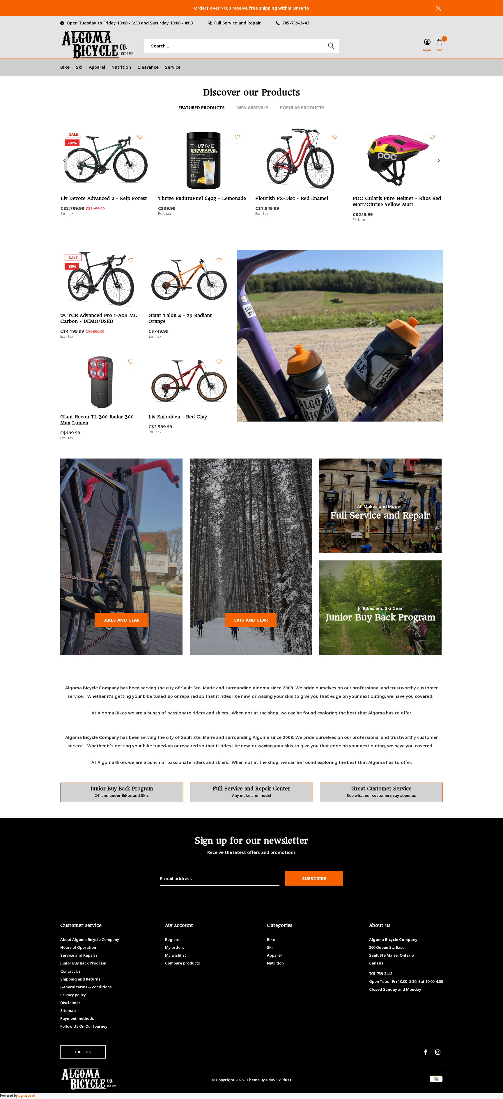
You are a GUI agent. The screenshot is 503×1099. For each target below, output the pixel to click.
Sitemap (68, 1010)
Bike (65, 67)
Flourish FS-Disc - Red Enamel (291, 198)
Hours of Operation (78, 947)
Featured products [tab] (201, 107)
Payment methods (77, 1018)
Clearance (148, 67)
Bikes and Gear (121, 620)
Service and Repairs (79, 955)
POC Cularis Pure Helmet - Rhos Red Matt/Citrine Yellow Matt (397, 201)
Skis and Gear (251, 620)
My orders (174, 947)
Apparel (97, 67)
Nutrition (121, 67)
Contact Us (70, 971)
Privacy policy (73, 994)
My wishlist (175, 955)
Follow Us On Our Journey (83, 1026)
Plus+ (286, 1079)
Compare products (182, 963)
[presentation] (64, 160)
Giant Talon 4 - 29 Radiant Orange (180, 318)
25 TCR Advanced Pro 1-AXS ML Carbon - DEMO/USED (98, 318)
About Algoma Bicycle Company (89, 939)
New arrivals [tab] (252, 107)
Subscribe (314, 878)
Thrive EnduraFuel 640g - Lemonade (202, 198)
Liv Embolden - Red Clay (177, 417)
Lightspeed (26, 1095)
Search (331, 45)
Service (172, 67)
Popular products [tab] (302, 107)
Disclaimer (70, 1002)
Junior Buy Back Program (83, 963)
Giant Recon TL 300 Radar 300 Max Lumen (97, 420)
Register (173, 939)
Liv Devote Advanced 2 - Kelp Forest (104, 198)
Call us (83, 1051)
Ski (79, 67)
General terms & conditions (86, 987)
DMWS (272, 1079)
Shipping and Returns (80, 979)
